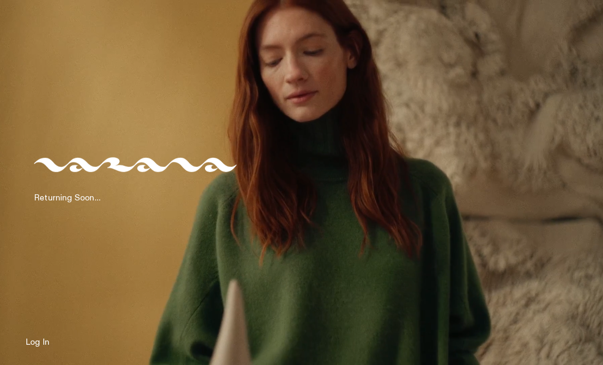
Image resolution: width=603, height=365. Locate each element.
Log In (37, 342)
